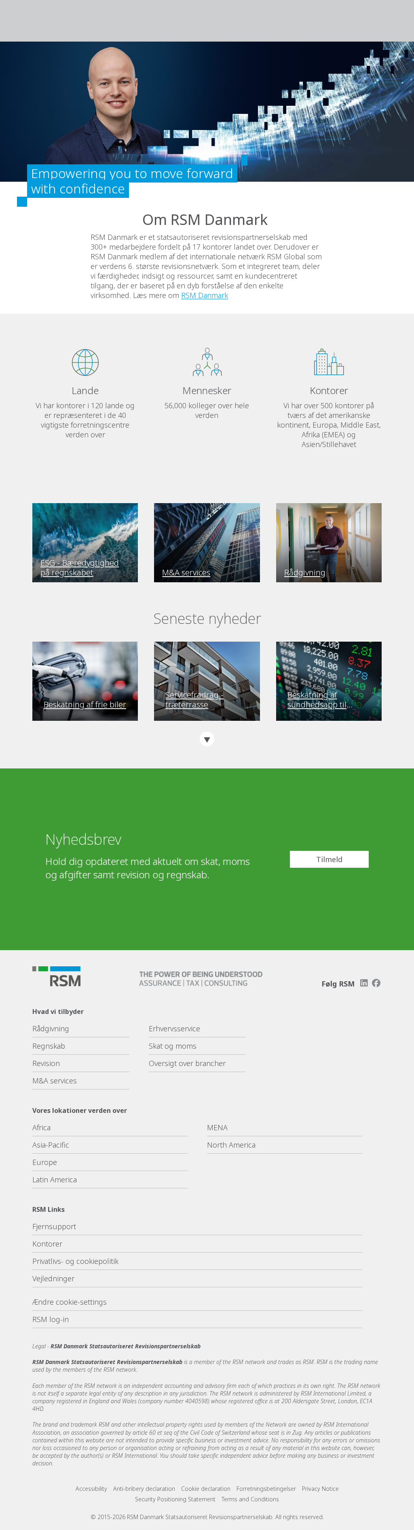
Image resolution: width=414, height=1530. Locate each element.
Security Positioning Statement (175, 1499)
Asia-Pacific (50, 1145)
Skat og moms (172, 1046)
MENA (217, 1127)
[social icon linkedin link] (364, 983)
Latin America (54, 1179)
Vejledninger (53, 1278)
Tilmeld (329, 859)
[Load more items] (207, 739)
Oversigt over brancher (187, 1063)
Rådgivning (50, 1028)
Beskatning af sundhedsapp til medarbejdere (316, 699)
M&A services (54, 1080)
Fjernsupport (54, 1226)
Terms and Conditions (250, 1499)
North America (231, 1145)
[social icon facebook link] (376, 983)
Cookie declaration (205, 1488)
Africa (41, 1127)
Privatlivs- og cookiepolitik (75, 1261)
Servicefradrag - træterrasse (194, 699)
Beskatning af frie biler (85, 704)
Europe (44, 1162)
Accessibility (91, 1488)
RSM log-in (50, 1319)
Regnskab (48, 1046)
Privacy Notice (320, 1488)
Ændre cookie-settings (69, 1302)
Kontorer (47, 1244)
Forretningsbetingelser (266, 1488)
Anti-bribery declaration (144, 1488)
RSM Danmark (204, 295)
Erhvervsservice (174, 1028)
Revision (46, 1063)
